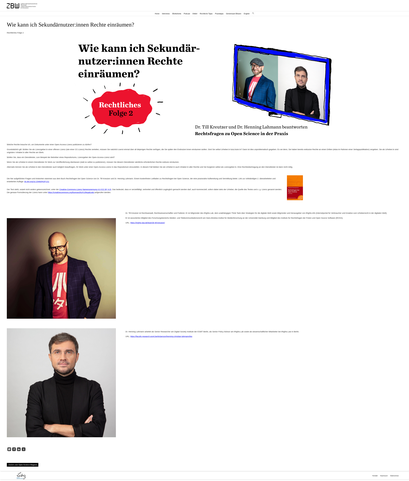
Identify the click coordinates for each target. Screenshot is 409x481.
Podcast (187, 14)
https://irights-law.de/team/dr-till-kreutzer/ (147, 223)
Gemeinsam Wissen (233, 14)
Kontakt (375, 476)
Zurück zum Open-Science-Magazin (22, 465)
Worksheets (176, 14)
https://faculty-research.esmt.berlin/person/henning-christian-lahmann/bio (161, 336)
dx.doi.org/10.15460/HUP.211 (36, 182)
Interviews (166, 14)
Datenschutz (394, 476)
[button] (253, 13)
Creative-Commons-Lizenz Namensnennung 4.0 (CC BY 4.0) (85, 189)
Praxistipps (219, 14)
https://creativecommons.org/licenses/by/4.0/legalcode (71, 192)
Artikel (194, 14)
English (247, 14)
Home (157, 14)
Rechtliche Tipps (206, 14)
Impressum (384, 476)
